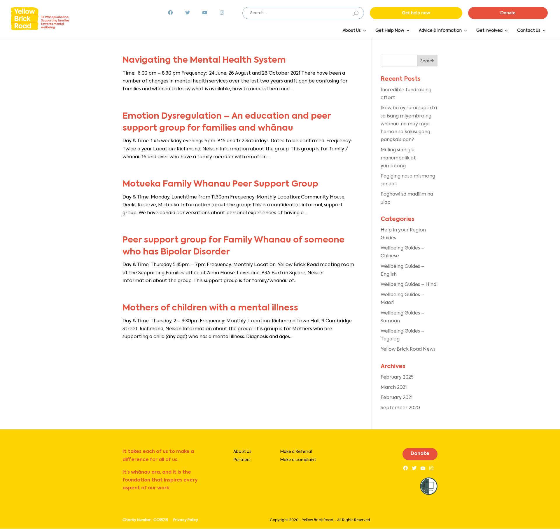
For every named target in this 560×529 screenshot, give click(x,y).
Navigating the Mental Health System (204, 60)
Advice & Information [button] (440, 31)
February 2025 (397, 377)
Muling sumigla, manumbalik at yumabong (398, 158)
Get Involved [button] (489, 31)
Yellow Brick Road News (408, 349)
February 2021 (397, 398)
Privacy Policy (185, 520)
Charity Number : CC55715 (145, 520)
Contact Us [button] (528, 31)
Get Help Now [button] (389, 31)
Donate (420, 453)
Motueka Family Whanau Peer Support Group (220, 184)
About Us (242, 452)
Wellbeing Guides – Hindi (409, 284)
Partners (242, 460)
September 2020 (400, 408)
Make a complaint (298, 460)
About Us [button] (352, 31)
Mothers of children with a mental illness (210, 308)
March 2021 (394, 387)
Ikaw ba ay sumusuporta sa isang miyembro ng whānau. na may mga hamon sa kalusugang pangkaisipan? (409, 124)
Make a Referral (296, 452)
